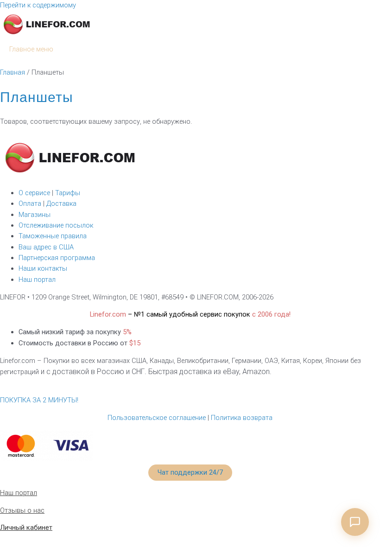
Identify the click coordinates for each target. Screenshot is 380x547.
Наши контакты (43, 268)
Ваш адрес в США (46, 247)
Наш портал (37, 279)
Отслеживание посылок (56, 225)
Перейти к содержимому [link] (38, 5)
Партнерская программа (57, 258)
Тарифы (66, 193)
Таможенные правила (53, 236)
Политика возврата (241, 417)
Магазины (35, 214)
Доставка (61, 203)
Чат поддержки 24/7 (190, 472)
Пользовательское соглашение (157, 417)
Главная (12, 72)
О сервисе (34, 193)
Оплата (31, 203)
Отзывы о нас (22, 510)
